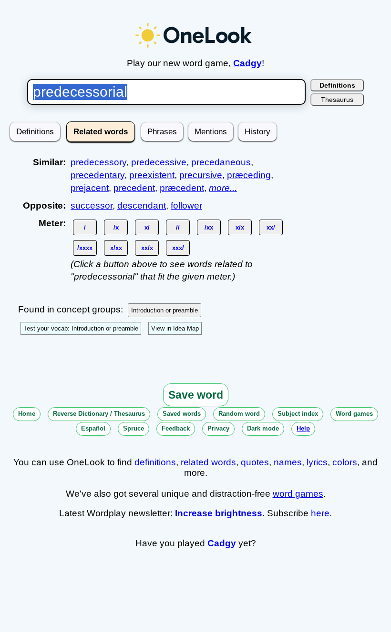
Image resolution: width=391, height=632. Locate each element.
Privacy (218, 428)
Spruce (133, 428)
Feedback (176, 428)
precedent (134, 188)
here (320, 513)
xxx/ (178, 247)
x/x (240, 227)
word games (298, 494)
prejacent (90, 188)
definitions (155, 462)
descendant (141, 206)
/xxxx (85, 247)
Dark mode (263, 428)
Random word (239, 413)
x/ (147, 227)
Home (26, 413)
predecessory (98, 162)
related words (208, 462)
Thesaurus (337, 99)
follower (186, 206)
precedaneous (221, 162)
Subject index (298, 413)
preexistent (152, 175)
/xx (209, 227)
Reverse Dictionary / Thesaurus (99, 413)
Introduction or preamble (164, 310)
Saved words (182, 413)
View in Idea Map (175, 328)
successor (92, 206)
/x (116, 227)
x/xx (116, 247)
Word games (354, 413)
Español (93, 428)
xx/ (271, 227)
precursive (200, 175)
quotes (255, 462)
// (178, 227)
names (288, 462)
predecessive (158, 162)
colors (344, 462)
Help (303, 428)
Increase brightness (218, 513)
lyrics (317, 462)
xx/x (147, 247)
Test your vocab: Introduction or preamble (80, 328)
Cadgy (247, 63)
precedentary (97, 175)
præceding (249, 175)
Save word (195, 395)
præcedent (182, 188)
